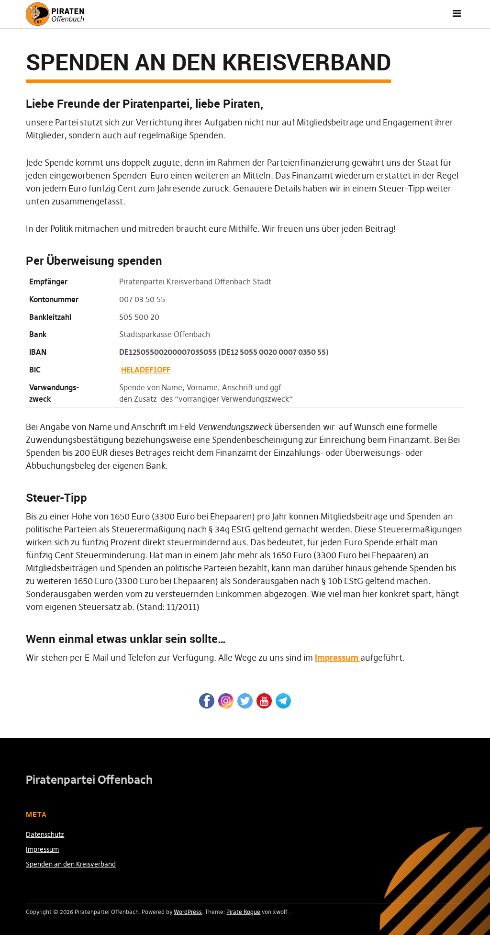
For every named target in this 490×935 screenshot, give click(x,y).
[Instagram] (225, 700)
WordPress (188, 911)
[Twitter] (245, 700)
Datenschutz (45, 834)
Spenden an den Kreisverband (71, 864)
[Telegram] (283, 700)
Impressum (337, 657)
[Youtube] (264, 700)
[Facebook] (206, 700)
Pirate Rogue (243, 911)
